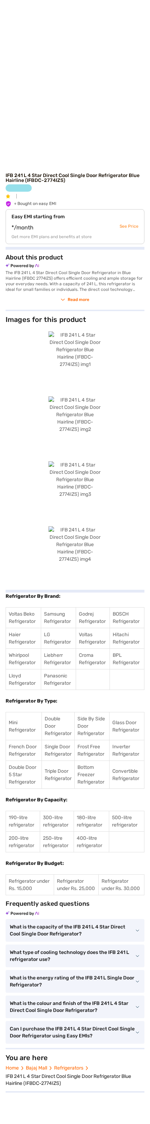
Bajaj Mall (36, 1068)
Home (12, 1068)
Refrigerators (68, 1068)
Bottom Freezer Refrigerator (90, 774)
